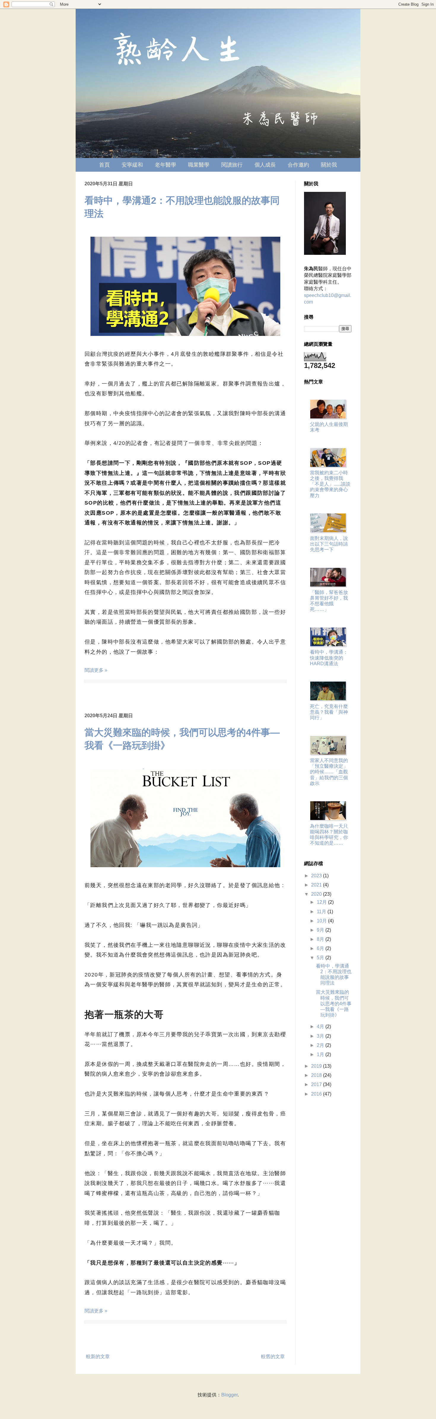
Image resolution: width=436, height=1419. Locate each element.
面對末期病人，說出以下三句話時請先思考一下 (329, 544)
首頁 (104, 165)
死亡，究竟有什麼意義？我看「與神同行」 (329, 712)
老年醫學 (165, 165)
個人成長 (265, 165)
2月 (321, 1045)
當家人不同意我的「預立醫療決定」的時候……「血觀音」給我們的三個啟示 (329, 772)
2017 (317, 1084)
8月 (321, 939)
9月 (321, 930)
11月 (322, 911)
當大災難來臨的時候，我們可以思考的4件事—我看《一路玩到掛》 (333, 1003)
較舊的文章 (273, 1356)
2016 (317, 1093)
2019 (317, 1066)
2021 (317, 884)
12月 (322, 902)
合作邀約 (298, 165)
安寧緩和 (132, 165)
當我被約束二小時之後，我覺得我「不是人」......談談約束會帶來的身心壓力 (330, 484)
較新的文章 (98, 1356)
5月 (321, 957)
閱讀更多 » (96, 670)
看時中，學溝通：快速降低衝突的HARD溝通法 (329, 658)
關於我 (329, 165)
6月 (321, 948)
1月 (321, 1054)
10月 (322, 920)
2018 (317, 1075)
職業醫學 (198, 165)
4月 (321, 1026)
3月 (321, 1036)
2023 (317, 875)
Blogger (229, 1394)
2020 (317, 894)
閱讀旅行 (232, 165)
